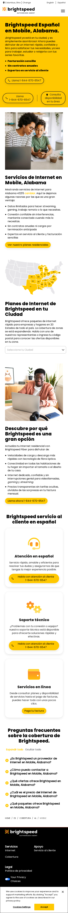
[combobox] (32, 349)
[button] (63, 350)
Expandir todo (14, 749)
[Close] (62, 891)
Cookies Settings (22, 906)
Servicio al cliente (45, 850)
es (15, 818)
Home (7, 818)
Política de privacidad (18, 871)
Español (61, 2)
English (50, 2)
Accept (44, 906)
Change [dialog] (27, 2)
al (35, 818)
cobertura (25, 818)
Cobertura (11, 857)
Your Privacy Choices (18, 879)
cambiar (30, 193)
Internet (10, 850)
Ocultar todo (33, 749)
